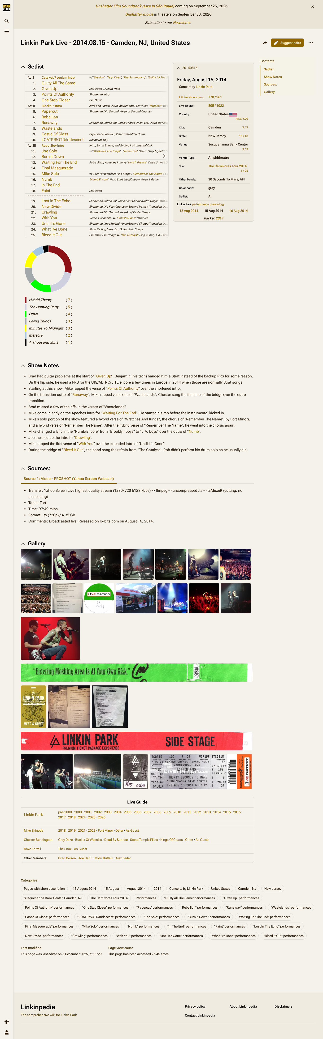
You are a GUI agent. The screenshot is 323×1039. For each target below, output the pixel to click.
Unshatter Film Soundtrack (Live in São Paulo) (135, 6)
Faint (46, 190)
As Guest (132, 830)
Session (99, 77)
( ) (69, 300)
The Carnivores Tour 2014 (227, 166)
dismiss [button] (312, 6)
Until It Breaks (137, 162)
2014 (219, 218)
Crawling (49, 212)
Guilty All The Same (58, 83)
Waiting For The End (59, 162)
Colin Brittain (104, 858)
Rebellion (50, 117)
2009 (167, 812)
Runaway (49, 122)
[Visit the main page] (6, 7)
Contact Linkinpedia (200, 1015)
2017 (62, 817)
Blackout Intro (52, 106)
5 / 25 (244, 170)
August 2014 (136, 888)
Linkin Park (204, 87)
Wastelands (52, 128)
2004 (118, 812)
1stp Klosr (113, 77)
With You (49, 217)
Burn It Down (53, 156)
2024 (82, 817)
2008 (157, 812)
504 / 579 (242, 119)
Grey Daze (65, 840)
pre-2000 (65, 812)
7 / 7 (245, 127)
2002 (98, 812)
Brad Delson (67, 858)
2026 (101, 817)
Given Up (49, 88)
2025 (92, 817)
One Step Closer (56, 100)
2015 (227, 812)
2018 (72, 817)
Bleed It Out (52, 234)
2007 (147, 812)
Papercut (155, 105)
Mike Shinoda (34, 830)
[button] (288, 69)
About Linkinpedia (243, 1006)
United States (220, 888)
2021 (82, 830)
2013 (207, 812)
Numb (47, 179)
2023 (92, 830)
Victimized (130, 151)
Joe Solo (49, 151)
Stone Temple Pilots (144, 840)
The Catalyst (129, 235)
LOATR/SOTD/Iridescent (62, 139)
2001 (88, 812)
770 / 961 (215, 97)
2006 (137, 812)
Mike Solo (50, 173)
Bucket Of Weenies (88, 840)
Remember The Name (147, 173)
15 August (111, 888)
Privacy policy (195, 1006)
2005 (127, 812)
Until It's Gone (126, 218)
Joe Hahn (85, 858)
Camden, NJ (247, 888)
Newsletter (181, 22)
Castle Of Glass (55, 134)
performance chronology (208, 204)
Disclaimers (283, 1006)
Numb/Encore (99, 179)
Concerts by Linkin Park (186, 888)
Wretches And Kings (107, 151)
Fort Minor (105, 830)
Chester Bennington (38, 840)
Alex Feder (123, 858)
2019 (72, 830)
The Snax (65, 849)
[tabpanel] (137, 506)
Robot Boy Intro (53, 145)
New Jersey (272, 888)
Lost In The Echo (56, 200)
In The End (51, 185)
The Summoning (134, 77)
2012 (197, 812)
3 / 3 (245, 149)
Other (119, 830)
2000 (78, 812)
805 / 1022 (216, 105)
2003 (108, 812)
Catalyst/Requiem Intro (58, 77)
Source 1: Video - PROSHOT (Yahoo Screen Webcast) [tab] (69, 478)
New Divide (51, 206)
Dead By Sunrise (116, 840)
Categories (29, 880)
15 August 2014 (84, 888)
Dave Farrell (32, 849)
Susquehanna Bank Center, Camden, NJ (53, 898)
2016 (237, 812)
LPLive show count (191, 97)
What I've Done (54, 229)
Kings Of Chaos (171, 840)
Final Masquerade (57, 168)
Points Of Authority (58, 94)
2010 (177, 812)
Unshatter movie (139, 14)
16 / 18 (243, 136)
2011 (187, 812)
